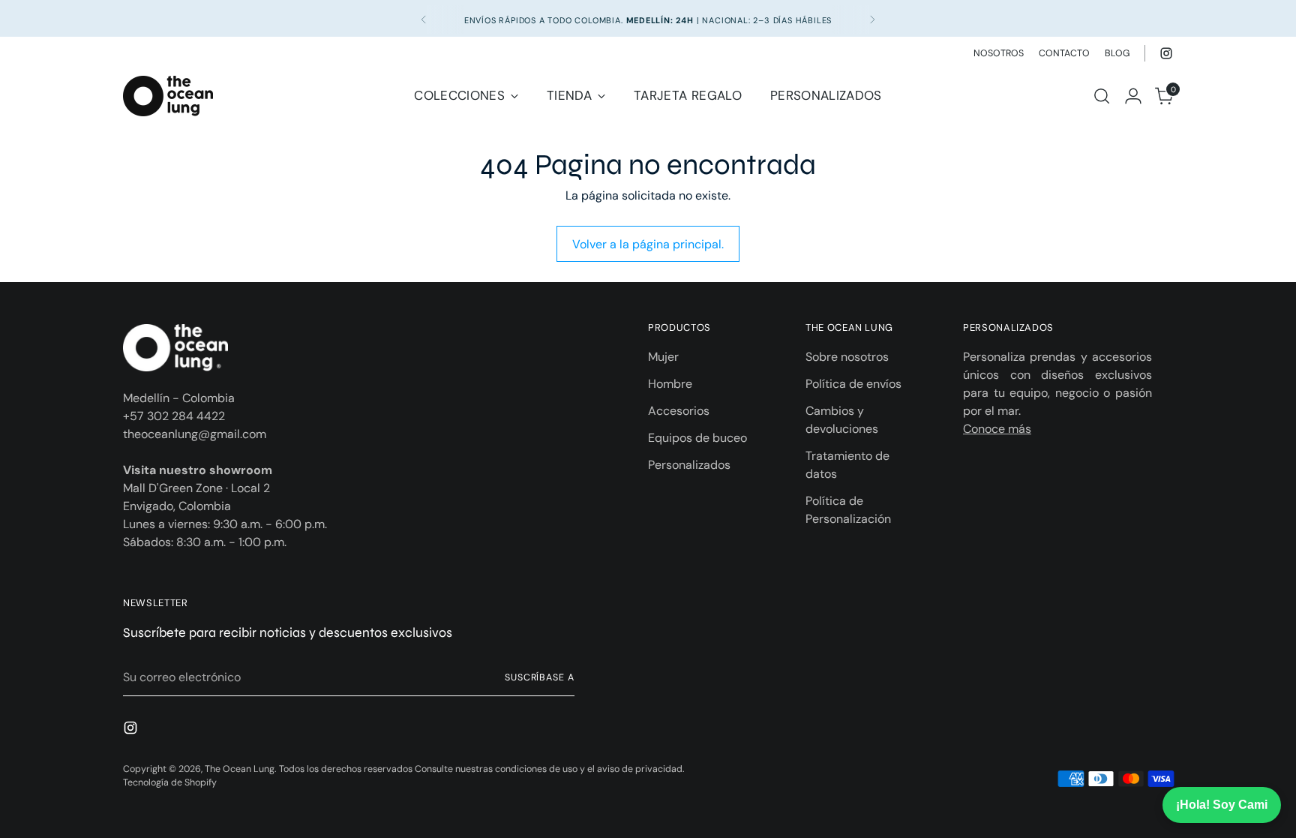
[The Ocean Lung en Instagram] (1166, 53)
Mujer (663, 357)
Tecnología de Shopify (170, 782)
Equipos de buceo (697, 438)
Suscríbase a (539, 677)
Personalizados (689, 465)
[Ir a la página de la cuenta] (1133, 96)
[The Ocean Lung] (168, 96)
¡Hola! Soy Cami (1222, 804)
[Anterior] (423, 19)
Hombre (670, 384)
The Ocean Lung (239, 769)
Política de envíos (854, 384)
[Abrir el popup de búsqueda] (1102, 96)
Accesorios (679, 411)
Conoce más (997, 429)
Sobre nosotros (847, 357)
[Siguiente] (872, 19)
